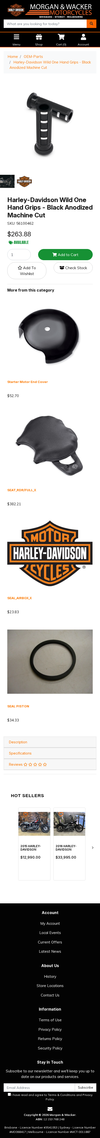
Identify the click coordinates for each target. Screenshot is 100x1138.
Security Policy (50, 1048)
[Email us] (50, 1109)
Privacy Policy (50, 1029)
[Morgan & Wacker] (50, 9)
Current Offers (50, 942)
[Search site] (91, 23)
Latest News (50, 951)
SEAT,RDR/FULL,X (21, 490)
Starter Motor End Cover (27, 382)
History (50, 976)
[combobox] (45, 23)
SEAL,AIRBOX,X (19, 598)
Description (18, 742)
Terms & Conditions (61, 1095)
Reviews (16, 764)
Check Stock (75, 267)
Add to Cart (67, 254)
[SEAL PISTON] (50, 661)
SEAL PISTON (18, 706)
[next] (92, 847)
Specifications (20, 753)
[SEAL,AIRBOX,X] (50, 553)
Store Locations (50, 985)
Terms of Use (50, 1020)
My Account (50, 923)
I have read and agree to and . (51, 1097)
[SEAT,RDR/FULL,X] (50, 445)
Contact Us (50, 995)
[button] (26, 270)
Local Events (50, 932)
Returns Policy (50, 1038)
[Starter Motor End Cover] (50, 337)
